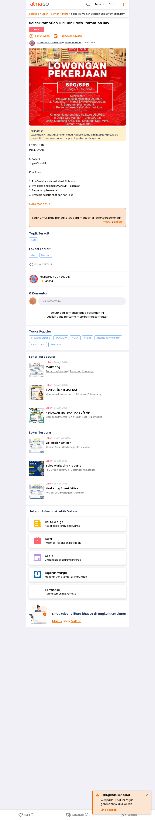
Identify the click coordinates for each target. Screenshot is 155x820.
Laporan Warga (56, 573)
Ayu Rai (50, 492)
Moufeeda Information (59, 394)
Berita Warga (54, 522)
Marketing (53, 367)
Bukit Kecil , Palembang (89, 416)
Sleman (54, 13)
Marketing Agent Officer (63, 488)
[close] (146, 795)
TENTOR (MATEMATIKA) (61, 390)
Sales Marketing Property (63, 465)
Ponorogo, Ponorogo (82, 371)
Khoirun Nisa (53, 447)
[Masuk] (39, 614)
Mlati (65, 13)
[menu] (123, 4)
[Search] (88, 5)
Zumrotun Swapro (56, 371)
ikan (33, 239)
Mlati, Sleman (73, 42)
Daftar (113, 4)
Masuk (99, 4)
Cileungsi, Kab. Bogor (83, 469)
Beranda (34, 13)
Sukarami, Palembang (88, 394)
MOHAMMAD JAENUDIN (49, 42)
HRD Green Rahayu (56, 469)
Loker (45, 13)
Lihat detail (109, 810)
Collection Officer (58, 443)
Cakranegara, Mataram (70, 492)
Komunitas (52, 590)
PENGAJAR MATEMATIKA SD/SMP (68, 413)
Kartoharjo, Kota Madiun (77, 447)
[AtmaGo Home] (39, 5)
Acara (49, 556)
